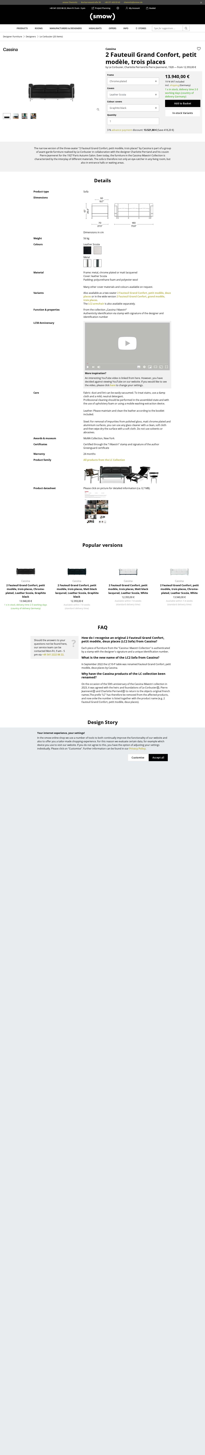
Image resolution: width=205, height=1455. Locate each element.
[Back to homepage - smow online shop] (102, 16)
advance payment (122, 130)
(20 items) (51, 36)
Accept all (158, 757)
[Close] (201, 2)
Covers (110, 88)
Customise (138, 757)
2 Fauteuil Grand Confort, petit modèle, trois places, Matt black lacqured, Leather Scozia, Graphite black (77, 591)
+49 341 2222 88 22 (52, 654)
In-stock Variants (182, 113)
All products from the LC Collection (104, 460)
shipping (174, 85)
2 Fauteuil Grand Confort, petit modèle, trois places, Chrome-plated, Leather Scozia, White (179, 589)
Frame (110, 74)
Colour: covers (114, 101)
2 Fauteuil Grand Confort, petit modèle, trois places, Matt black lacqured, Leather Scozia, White (128, 589)
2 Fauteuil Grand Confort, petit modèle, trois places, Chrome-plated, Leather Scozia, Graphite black (26, 591)
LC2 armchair (96, 303)
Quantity (111, 114)
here (112, 385)
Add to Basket (182, 103)
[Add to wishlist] (199, 49)
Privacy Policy (137, 748)
